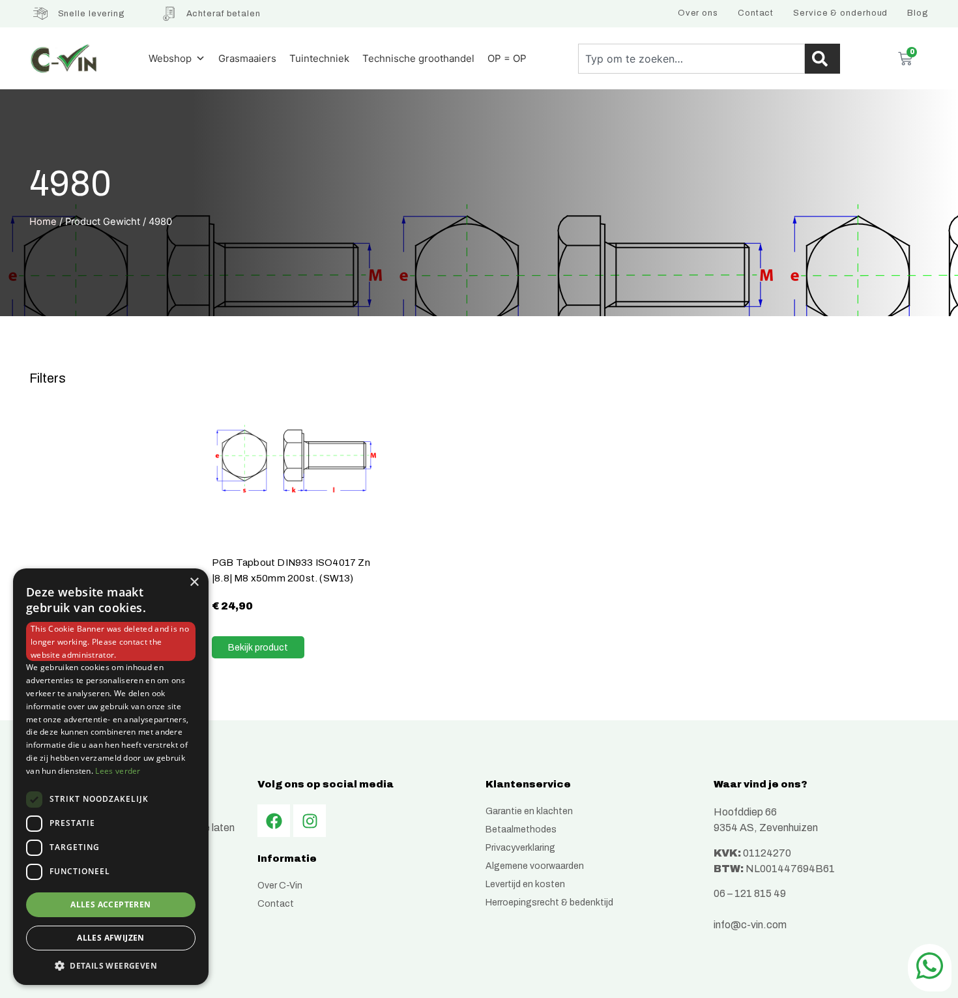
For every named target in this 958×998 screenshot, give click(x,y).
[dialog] (111, 776)
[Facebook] (273, 820)
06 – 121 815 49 (750, 893)
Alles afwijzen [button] (111, 937)
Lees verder (117, 770)
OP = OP (507, 58)
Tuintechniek (319, 58)
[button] (111, 965)
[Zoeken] (822, 59)
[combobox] (691, 59)
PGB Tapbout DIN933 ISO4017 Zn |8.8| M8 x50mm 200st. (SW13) (291, 570)
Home (43, 221)
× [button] (194, 582)
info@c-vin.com (750, 925)
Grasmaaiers (247, 58)
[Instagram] (309, 820)
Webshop (170, 58)
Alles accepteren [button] (110, 904)
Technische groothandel (418, 58)
